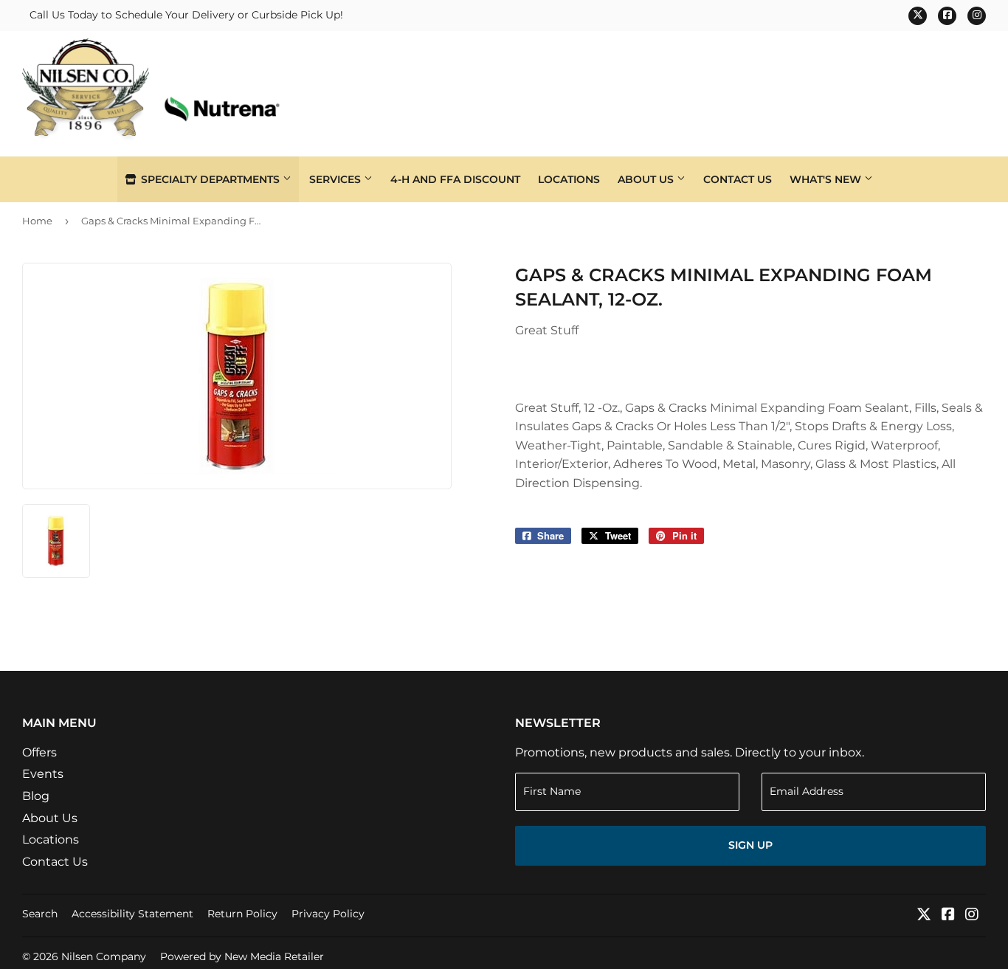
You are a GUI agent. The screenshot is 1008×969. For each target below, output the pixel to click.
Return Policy (242, 914)
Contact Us (737, 179)
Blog (35, 796)
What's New (827, 179)
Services (336, 179)
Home (37, 221)
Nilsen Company (103, 956)
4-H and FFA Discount (455, 179)
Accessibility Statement (132, 914)
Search (40, 914)
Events (42, 774)
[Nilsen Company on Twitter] (923, 915)
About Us (647, 179)
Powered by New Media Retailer (242, 956)
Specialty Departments (210, 179)
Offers (39, 752)
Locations (569, 179)
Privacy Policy (328, 914)
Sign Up (750, 845)
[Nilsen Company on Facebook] (948, 915)
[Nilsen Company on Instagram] (971, 915)
